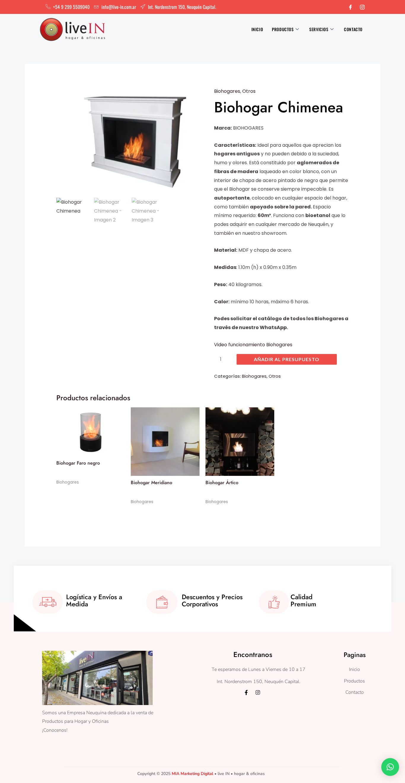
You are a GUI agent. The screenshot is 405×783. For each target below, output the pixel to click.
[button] (390, 767)
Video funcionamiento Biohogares (253, 344)
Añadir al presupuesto (286, 359)
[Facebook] (350, 7)
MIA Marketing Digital (192, 773)
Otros (249, 91)
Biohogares (227, 91)
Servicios (318, 29)
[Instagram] (362, 7)
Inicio (257, 29)
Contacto (353, 29)
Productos (283, 29)
